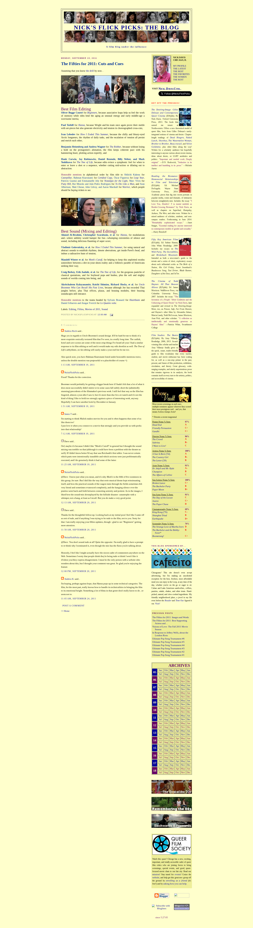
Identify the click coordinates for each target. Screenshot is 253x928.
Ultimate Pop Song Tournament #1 (168, 655)
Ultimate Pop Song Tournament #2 (168, 651)
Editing (72, 309)
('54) (161, 454)
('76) (159, 512)
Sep (171, 674)
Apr (177, 670)
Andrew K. (69, 579)
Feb (166, 670)
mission (156, 874)
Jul (160, 674)
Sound (105, 309)
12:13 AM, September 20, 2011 (78, 502)
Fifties (80, 309)
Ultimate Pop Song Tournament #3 (168, 648)
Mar (172, 670)
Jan (160, 670)
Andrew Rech (70, 331)
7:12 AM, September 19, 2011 (78, 433)
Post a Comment (73, 605)
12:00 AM (102, 315)
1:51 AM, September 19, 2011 (78, 406)
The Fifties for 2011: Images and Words (170, 617)
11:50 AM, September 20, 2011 (78, 530)
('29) (159, 460)
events (178, 874)
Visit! (157, 603)
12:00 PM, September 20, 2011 (78, 571)
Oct (177, 674)
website (155, 877)
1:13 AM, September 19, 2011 (78, 365)
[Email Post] (111, 314)
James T (68, 414)
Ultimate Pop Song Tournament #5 (168, 642)
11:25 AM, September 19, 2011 (78, 464)
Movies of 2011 (92, 309)
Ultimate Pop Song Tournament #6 (168, 638)
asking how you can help (175, 883)
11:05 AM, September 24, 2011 (78, 598)
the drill (90, 70)
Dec (189, 674)
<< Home (65, 611)
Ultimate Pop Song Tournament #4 (168, 645)
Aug (166, 674)
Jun (188, 670)
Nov (183, 674)
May (183, 670)
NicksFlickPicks (72, 372)
